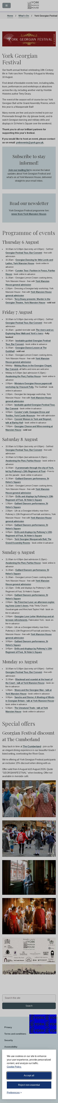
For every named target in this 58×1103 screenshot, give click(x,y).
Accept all (29, 1075)
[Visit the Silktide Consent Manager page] (49, 1092)
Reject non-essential (29, 1085)
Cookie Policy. (14, 1066)
